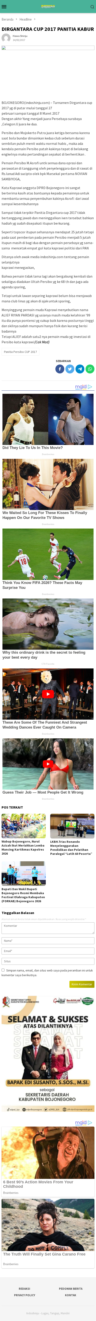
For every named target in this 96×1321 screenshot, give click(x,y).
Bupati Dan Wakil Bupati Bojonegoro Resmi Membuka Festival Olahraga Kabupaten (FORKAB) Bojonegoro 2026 (23, 895)
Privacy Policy (24, 1295)
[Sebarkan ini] (59, 368)
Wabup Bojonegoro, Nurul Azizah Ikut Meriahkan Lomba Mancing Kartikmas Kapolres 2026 (23, 847)
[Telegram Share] (79, 368)
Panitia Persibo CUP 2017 (20, 352)
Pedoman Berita (70, 1289)
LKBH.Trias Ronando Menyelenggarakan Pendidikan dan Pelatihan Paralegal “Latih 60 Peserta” (71, 848)
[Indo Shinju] (48, 6)
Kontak (70, 1295)
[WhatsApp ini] (90, 368)
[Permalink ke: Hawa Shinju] (6, 38)
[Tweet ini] (69, 368)
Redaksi (24, 1289)
